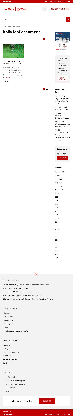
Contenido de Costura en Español (16, 331)
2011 (57, 247)
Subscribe (63, 158)
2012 (57, 244)
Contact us (7, 345)
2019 (57, 218)
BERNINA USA (8, 356)
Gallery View (44, 39)
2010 (57, 251)
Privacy (5, 349)
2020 (57, 215)
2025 (57, 197)
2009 (57, 254)
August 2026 (59, 172)
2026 (57, 193)
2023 (57, 204)
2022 (57, 208)
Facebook (11, 377)
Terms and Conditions (11, 352)
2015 (57, 233)
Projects (7, 313)
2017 (57, 226)
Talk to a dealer (62, 79)
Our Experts (8, 324)
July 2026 (58, 175)
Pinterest (11, 388)
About (6, 327)
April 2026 (58, 186)
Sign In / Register (60, 9)
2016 (57, 229)
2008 (57, 258)
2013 (57, 240)
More (8, 77)
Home (5, 26)
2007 (57, 261)
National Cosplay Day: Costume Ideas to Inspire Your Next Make (26, 285)
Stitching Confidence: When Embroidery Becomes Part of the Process (62, 135)
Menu (44, 9)
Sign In (5, 363)
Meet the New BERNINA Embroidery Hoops (18, 292)
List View (47, 39)
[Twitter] (8, 81)
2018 (57, 222)
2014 (57, 236)
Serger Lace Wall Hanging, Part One (16, 288)
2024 (57, 201)
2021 (57, 211)
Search (68, 19)
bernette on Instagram (16, 384)
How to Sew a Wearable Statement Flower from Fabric (62, 123)
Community (8, 320)
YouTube (11, 391)
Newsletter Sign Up (10, 359)
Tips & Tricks (8, 317)
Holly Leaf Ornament (12, 61)
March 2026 (59, 190)
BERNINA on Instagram (16, 381)
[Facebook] (3, 81)
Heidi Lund (17, 63)
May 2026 (58, 183)
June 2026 (58, 179)
